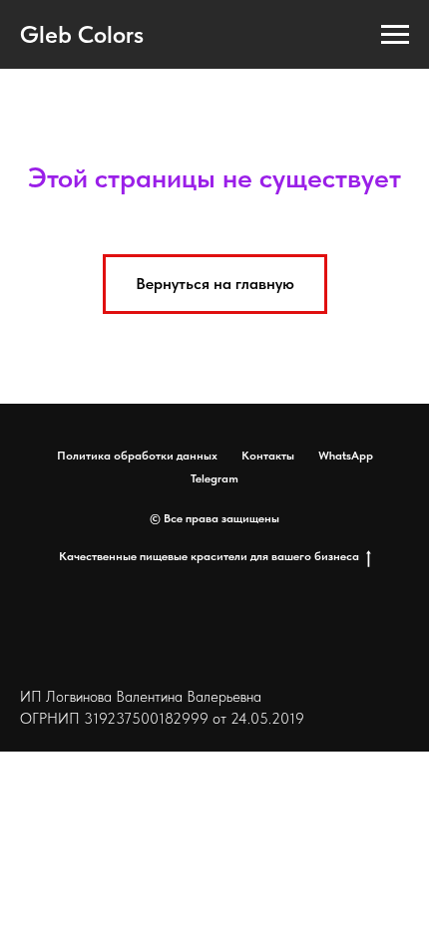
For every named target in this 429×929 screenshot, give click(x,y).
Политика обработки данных (137, 456)
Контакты (267, 456)
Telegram (214, 478)
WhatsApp (345, 456)
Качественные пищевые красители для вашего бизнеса (209, 556)
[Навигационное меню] (395, 35)
